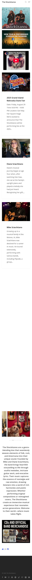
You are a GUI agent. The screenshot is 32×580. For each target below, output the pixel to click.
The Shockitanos (9, 2)
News (6, 75)
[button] (29, 2)
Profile (7, 141)
